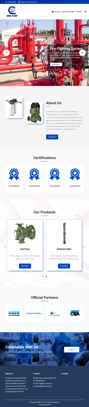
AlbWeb (48, 404)
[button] (5, 247)
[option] (25, 245)
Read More (56, 64)
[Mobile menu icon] (85, 11)
